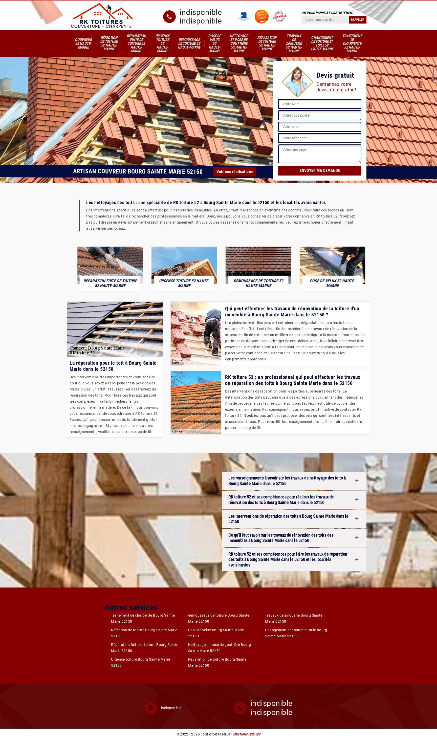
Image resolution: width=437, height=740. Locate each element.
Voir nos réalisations (234, 171)
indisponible (201, 12)
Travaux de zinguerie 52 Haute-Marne (294, 43)
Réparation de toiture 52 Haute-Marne (266, 43)
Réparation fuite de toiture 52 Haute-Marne (136, 43)
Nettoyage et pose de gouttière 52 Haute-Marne (239, 43)
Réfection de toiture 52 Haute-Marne (109, 43)
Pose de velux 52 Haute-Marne (214, 43)
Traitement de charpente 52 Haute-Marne (352, 43)
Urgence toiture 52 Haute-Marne (162, 43)
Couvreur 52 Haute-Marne (83, 43)
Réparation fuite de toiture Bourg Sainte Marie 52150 (144, 648)
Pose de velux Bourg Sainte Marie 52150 (216, 633)
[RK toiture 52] (102, 15)
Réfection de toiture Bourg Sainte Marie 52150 (144, 633)
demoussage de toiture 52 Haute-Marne (189, 43)
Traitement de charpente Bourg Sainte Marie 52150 (143, 618)
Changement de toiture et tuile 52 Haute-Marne (322, 43)
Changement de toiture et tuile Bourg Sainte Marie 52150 (296, 633)
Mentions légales (246, 734)
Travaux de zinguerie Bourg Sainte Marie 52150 (293, 618)
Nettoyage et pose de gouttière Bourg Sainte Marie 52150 (219, 648)
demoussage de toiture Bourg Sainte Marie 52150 (218, 618)
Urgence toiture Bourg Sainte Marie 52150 (140, 662)
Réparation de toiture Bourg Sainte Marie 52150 (217, 662)
